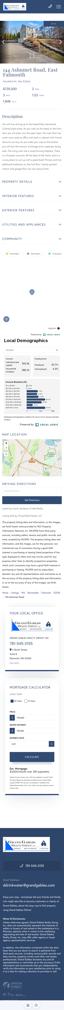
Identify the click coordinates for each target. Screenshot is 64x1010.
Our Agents (14, 663)
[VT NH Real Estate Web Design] (32, 986)
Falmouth (46, 592)
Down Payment (18, 725)
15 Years (31, 701)
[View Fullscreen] (6, 454)
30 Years (18, 701)
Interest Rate (17, 738)
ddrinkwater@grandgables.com (29, 885)
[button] (5, 42)
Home (5, 592)
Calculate (32, 756)
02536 (57, 592)
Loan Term (16, 694)
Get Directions (32, 500)
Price (12, 711)
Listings (15, 592)
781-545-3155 (21, 643)
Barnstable (33, 592)
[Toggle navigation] (58, 6)
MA (23, 592)
